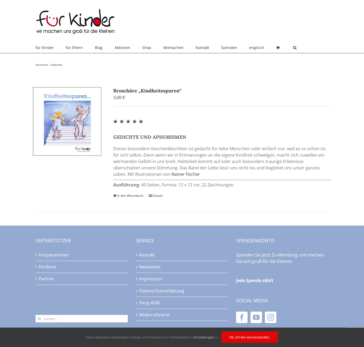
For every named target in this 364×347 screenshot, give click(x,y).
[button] (295, 47)
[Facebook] (242, 317)
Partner (46, 279)
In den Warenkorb (130, 195)
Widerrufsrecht (154, 315)
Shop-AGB (149, 303)
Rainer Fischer (186, 174)
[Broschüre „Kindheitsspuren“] (67, 121)
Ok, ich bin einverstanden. (249, 337)
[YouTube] (256, 317)
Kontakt (147, 255)
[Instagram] (270, 317)
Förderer (47, 267)
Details (157, 195)
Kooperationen (54, 255)
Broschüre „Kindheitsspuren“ (147, 91)
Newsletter (150, 267)
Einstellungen (204, 337)
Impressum (150, 279)
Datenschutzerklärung (161, 291)
